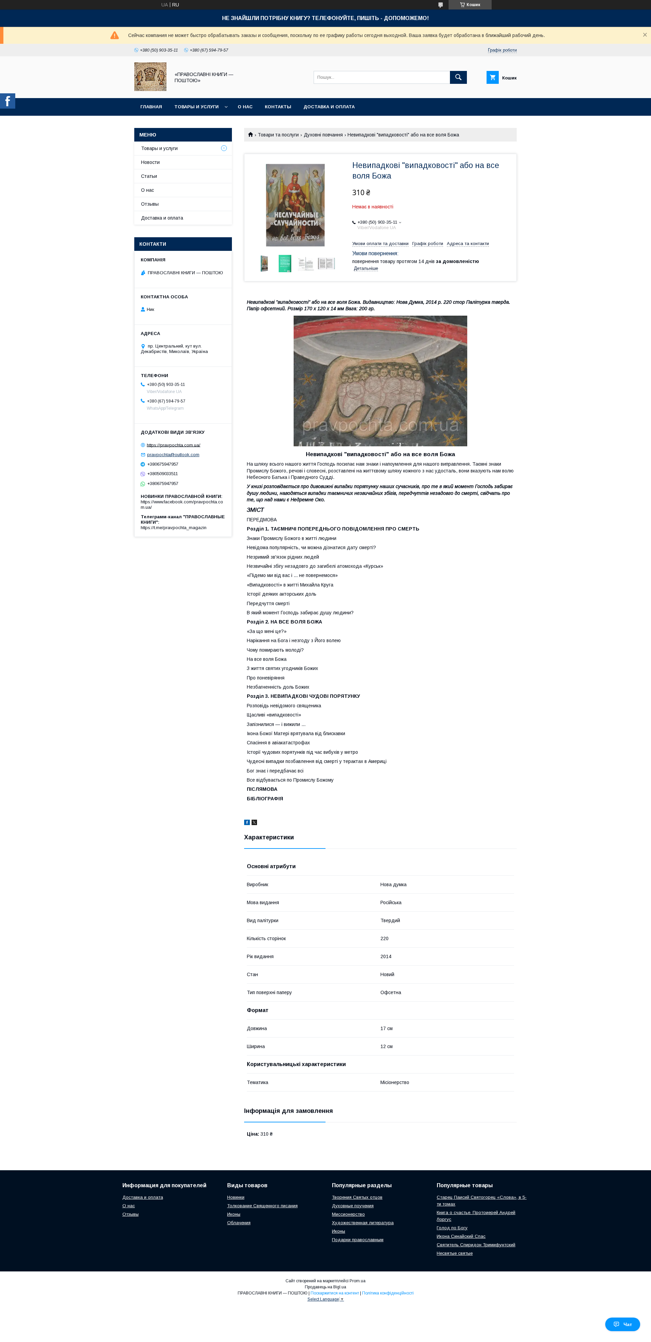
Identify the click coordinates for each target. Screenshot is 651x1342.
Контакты (278, 106)
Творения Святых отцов (357, 1197)
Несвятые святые (455, 1253)
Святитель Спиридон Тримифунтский (476, 1244)
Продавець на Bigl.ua (325, 1287)
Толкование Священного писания (262, 1205)
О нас (245, 106)
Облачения (239, 1222)
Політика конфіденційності (388, 1293)
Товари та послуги (278, 134)
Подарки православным (357, 1239)
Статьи (149, 176)
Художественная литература (363, 1222)
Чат (628, 1324)
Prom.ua (358, 1281)
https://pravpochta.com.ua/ (173, 444)
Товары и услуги (196, 106)
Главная (151, 106)
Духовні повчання (323, 134)
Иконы (233, 1214)
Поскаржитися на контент (335, 1293)
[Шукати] (458, 77)
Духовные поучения (353, 1205)
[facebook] (247, 823)
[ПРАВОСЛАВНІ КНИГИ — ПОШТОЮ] (150, 89)
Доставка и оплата (329, 106)
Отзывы (150, 204)
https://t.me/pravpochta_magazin (173, 527)
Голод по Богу (452, 1227)
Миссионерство (348, 1214)
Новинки (235, 1197)
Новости (150, 162)
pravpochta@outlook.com (173, 454)
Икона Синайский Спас (461, 1236)
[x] (254, 823)
